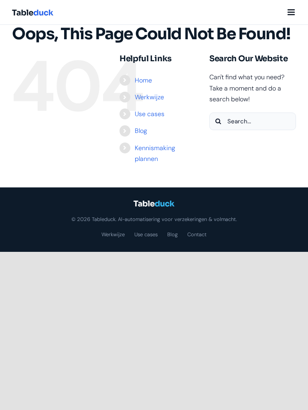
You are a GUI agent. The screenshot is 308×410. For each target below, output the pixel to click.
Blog (141, 131)
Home (143, 80)
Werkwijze (149, 97)
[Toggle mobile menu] (292, 12)
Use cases (149, 114)
